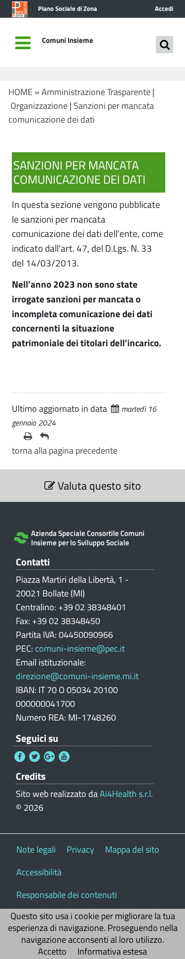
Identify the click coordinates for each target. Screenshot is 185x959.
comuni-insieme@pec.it (80, 648)
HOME (20, 92)
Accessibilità (39, 872)
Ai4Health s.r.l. (126, 793)
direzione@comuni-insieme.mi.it (77, 676)
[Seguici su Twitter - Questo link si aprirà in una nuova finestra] (34, 756)
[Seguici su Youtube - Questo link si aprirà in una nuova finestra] (64, 756)
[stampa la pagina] (28, 436)
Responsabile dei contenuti (66, 894)
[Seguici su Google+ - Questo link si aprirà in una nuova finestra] (49, 756)
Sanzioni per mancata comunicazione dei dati (81, 112)
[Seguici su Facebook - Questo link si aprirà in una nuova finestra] (19, 756)
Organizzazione (39, 105)
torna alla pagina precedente (64, 450)
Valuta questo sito (98, 486)
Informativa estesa (112, 951)
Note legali (36, 849)
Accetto (52, 951)
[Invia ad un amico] (44, 436)
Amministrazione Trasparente (95, 92)
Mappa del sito (132, 849)
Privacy (80, 849)
